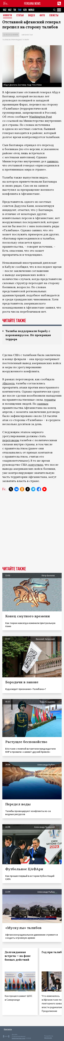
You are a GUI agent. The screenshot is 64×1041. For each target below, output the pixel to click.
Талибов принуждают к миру (15, 39)
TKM (19, 10)
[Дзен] (27, 489)
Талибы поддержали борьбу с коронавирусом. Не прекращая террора (28, 335)
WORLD (31, 10)
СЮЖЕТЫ (53, 15)
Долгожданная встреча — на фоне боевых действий (18, 955)
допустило (35, 464)
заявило (52, 161)
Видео (31, 15)
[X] (11, 489)
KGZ (9, 10)
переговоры (10, 440)
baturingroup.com (18, 1038)
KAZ (4, 10)
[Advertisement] (32, 531)
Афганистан (27, 35)
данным (42, 403)
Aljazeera (8, 383)
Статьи (20, 15)
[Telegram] (33, 489)
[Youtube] (44, 489)
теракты (50, 399)
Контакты (8, 1029)
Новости (7, 15)
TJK (14, 10)
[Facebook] (39, 489)
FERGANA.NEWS (32, 3)
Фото (42, 15)
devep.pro (48, 1038)
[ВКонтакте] (16, 489)
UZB (25, 10)
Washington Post (40, 116)
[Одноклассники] (22, 489)
